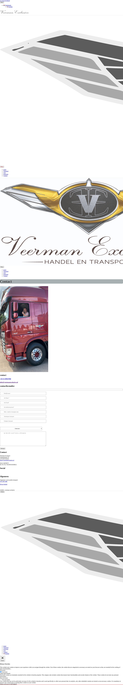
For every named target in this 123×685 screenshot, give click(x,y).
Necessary (4, 672)
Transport (5, 171)
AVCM (2, 481)
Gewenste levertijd (5, 425)
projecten (5, 174)
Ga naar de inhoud (5, 0)
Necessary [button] (2, 670)
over (4, 172)
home (4, 169)
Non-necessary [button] (4, 678)
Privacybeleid (3, 484)
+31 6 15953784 (5, 379)
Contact (5, 175)
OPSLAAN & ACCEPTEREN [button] (8, 684)
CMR (5, 481)
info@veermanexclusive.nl (9, 382)
